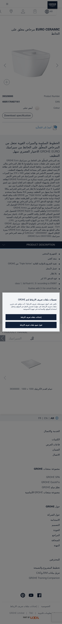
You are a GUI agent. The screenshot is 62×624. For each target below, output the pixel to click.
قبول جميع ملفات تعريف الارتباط (31, 325)
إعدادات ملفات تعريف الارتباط (31, 317)
